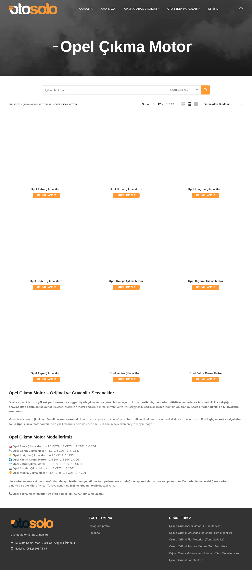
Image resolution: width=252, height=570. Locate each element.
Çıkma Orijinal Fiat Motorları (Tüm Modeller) (196, 539)
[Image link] (32, 522)
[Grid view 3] (189, 104)
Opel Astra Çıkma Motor (46, 189)
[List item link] (46, 548)
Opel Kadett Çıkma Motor (46, 281)
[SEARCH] (205, 90)
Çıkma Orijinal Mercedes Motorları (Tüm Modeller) (200, 532)
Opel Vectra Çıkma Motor (126, 373)
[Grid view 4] (196, 104)
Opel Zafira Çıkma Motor (205, 373)
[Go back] (55, 47)
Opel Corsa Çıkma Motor (126, 189)
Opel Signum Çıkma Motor (205, 281)
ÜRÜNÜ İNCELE (46, 195)
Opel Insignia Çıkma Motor (205, 189)
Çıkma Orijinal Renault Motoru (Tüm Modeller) (198, 546)
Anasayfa (14, 104)
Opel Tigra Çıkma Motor (46, 373)
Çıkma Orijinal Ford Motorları (187, 560)
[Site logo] (33, 8)
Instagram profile (99, 525)
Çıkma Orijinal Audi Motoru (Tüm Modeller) (195, 525)
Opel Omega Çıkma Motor (126, 281)
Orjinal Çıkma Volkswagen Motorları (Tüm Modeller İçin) (204, 553)
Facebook (95, 532)
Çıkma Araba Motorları (37, 104)
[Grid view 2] (183, 104)
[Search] (241, 9)
